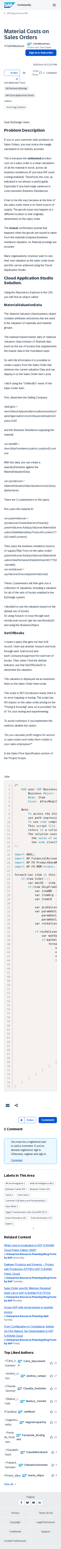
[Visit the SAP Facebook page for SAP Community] (21, 1502)
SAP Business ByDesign (16, 88)
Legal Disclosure (46, 1522)
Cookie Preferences (15, 1541)
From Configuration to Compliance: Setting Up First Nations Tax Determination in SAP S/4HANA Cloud (29, 1331)
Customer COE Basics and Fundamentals (25, 1201)
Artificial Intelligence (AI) (41, 1183)
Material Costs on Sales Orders (26, 34)
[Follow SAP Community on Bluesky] (27, 1502)
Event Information (14, 1218)
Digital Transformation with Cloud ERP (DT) (26, 1212)
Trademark (15, 1531)
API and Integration (14, 1183)
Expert (9, 1224)
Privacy (15, 1513)
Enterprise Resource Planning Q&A (27, 1316)
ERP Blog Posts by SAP (17, 13)
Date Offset (11, 1206)
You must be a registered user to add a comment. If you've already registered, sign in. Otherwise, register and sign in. (28, 1147)
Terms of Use (46, 1513)
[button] (17, 79)
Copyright (15, 1522)
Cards (8, 1195)
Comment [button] (47, 1120)
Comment (17, 1160)
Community (24, 5)
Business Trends (13, 1189)
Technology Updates (15, 107)
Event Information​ (39, 1218)
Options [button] (27, 59)
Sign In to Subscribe (41, 52)
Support (45, 1531)
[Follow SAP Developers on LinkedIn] (39, 1502)
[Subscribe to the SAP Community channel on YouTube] (33, 1502)
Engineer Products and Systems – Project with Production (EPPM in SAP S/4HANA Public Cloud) (29, 1269)
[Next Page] (33, 1228)
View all (8, 1484)
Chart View (23, 1195)
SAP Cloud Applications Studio (20, 95)
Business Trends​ (38, 1189)
